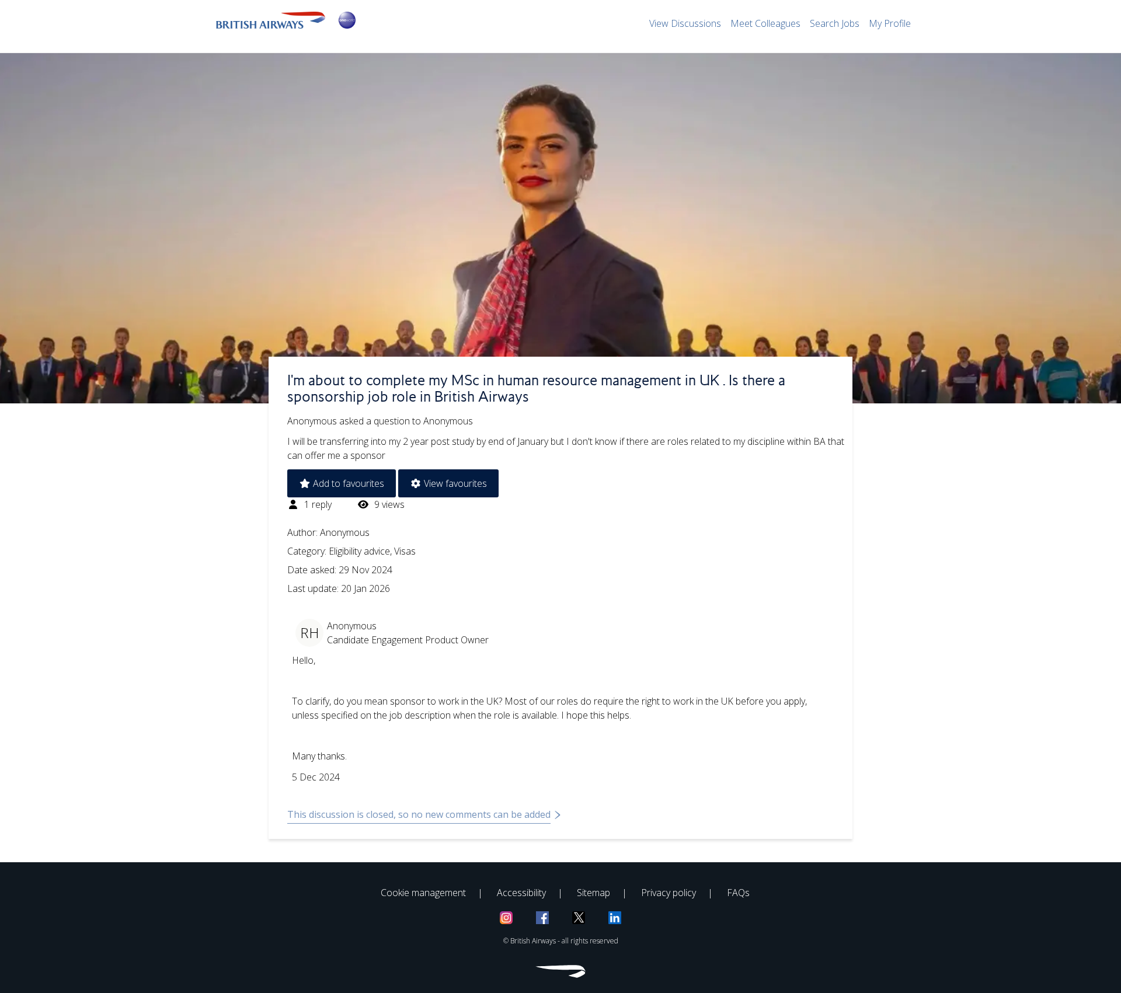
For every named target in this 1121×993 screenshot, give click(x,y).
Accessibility (521, 892)
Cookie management (423, 892)
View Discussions (685, 23)
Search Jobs (834, 23)
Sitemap (593, 892)
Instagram (506, 917)
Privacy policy (668, 892)
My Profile (890, 23)
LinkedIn (614, 917)
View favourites (454, 483)
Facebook (542, 917)
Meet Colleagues (765, 23)
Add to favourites (347, 483)
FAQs (738, 892)
